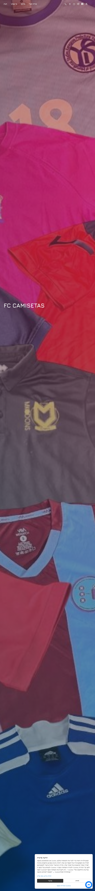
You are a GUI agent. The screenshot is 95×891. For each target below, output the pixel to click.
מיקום (23, 4)
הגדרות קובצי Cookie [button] (64, 886)
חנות (5, 4)
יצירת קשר (33, 4)
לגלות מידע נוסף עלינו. (44, 876)
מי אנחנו (14, 4)
